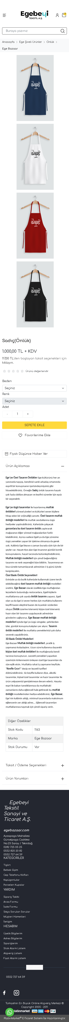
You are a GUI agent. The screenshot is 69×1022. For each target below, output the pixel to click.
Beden (7, 381)
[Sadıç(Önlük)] (34, 88)
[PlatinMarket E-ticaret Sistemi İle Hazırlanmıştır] (21, 1011)
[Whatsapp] (9, 1012)
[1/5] (4, 371)
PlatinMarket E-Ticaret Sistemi (23, 1018)
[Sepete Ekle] (34, 425)
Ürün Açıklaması (18, 466)
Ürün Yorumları (17, 778)
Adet (5, 407)
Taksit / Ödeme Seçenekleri (26, 765)
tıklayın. (8, 362)
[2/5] (6, 371)
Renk (6, 394)
